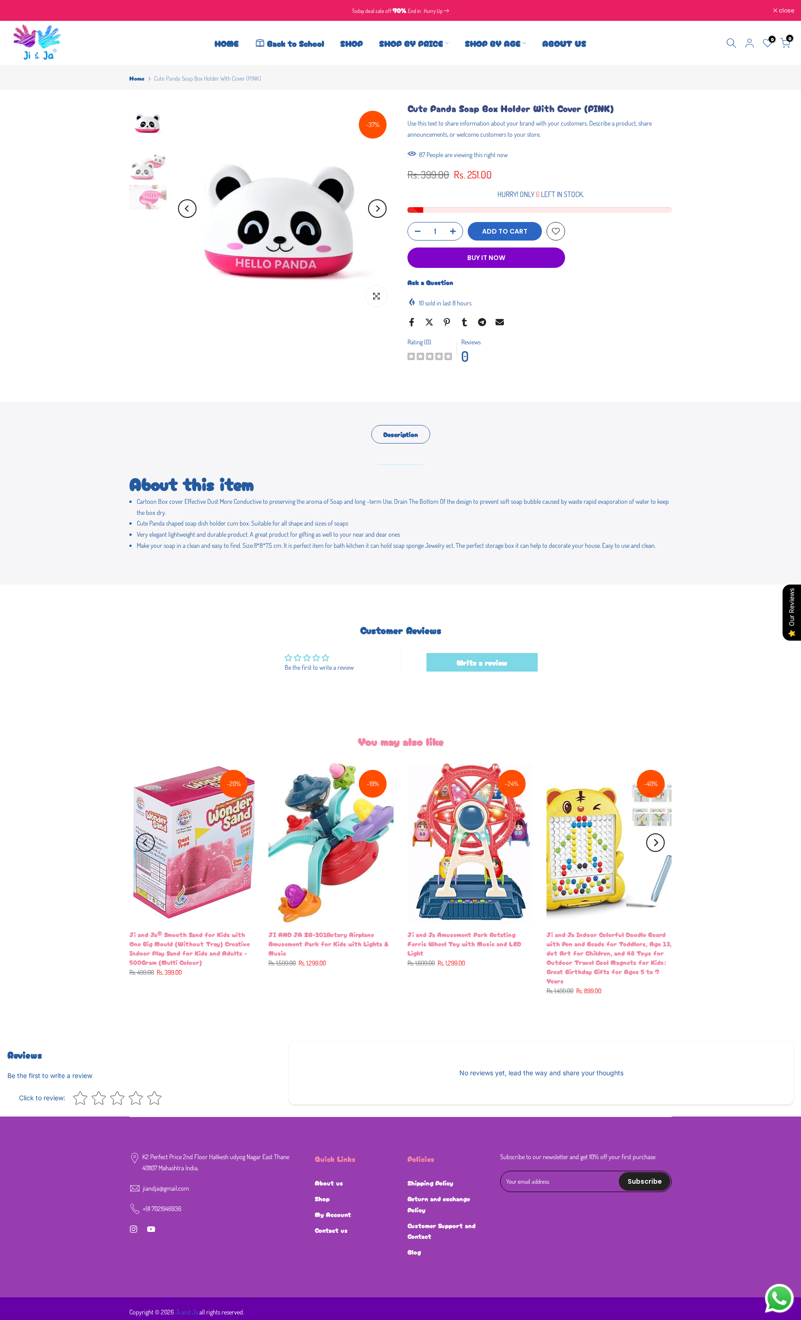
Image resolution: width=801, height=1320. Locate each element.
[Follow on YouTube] (151, 1229)
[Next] (377, 208)
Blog (414, 1252)
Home (137, 78)
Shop (322, 1198)
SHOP (351, 43)
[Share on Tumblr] (464, 322)
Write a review (482, 662)
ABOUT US (564, 43)
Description (400, 434)
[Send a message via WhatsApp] (779, 1298)
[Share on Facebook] (411, 322)
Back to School (295, 43)
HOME (227, 43)
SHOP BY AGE (493, 43)
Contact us (331, 1230)
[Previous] (187, 208)
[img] (429, 357)
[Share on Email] (500, 322)
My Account (333, 1214)
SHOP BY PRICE (411, 43)
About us (329, 1182)
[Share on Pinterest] (447, 322)
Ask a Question (430, 282)
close (19, 10)
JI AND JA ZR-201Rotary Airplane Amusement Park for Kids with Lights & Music (328, 944)
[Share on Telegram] (482, 322)
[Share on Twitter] (429, 322)
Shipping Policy (430, 1182)
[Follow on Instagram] (133, 1229)
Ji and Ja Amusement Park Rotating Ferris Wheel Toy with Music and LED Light (464, 944)
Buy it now (486, 257)
